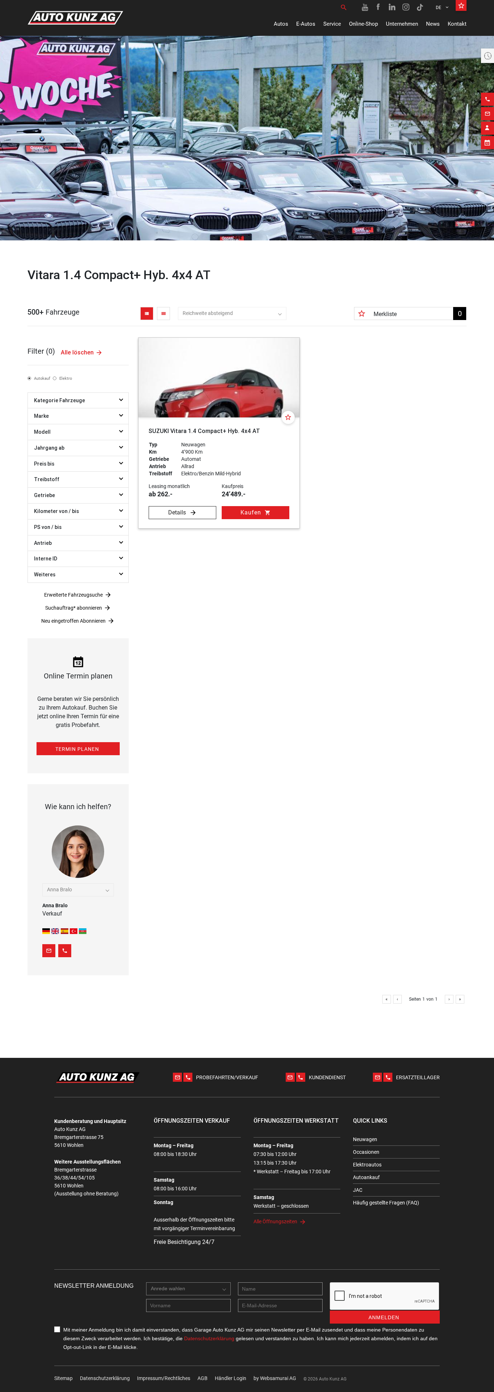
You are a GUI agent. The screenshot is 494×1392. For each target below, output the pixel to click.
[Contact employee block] (487, 128)
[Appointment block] (487, 142)
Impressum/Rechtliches (163, 1378)
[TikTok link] (419, 7)
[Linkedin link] (392, 7)
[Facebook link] (378, 7)
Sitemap (63, 1378)
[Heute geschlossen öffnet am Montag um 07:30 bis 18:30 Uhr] (487, 56)
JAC (357, 1190)
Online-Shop (363, 24)
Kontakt (457, 24)
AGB (202, 1378)
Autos (281, 24)
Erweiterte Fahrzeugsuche (73, 595)
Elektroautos (367, 1165)
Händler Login (230, 1378)
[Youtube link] (365, 7)
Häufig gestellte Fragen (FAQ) (386, 1203)
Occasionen (366, 1152)
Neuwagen (365, 1139)
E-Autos (305, 24)
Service (332, 24)
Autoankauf (366, 1177)
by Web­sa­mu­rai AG (275, 1378)
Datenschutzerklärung (105, 1378)
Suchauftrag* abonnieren (73, 608)
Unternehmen (402, 24)
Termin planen (77, 749)
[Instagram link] (406, 7)
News (433, 24)
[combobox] (232, 313)
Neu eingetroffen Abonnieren (73, 621)
